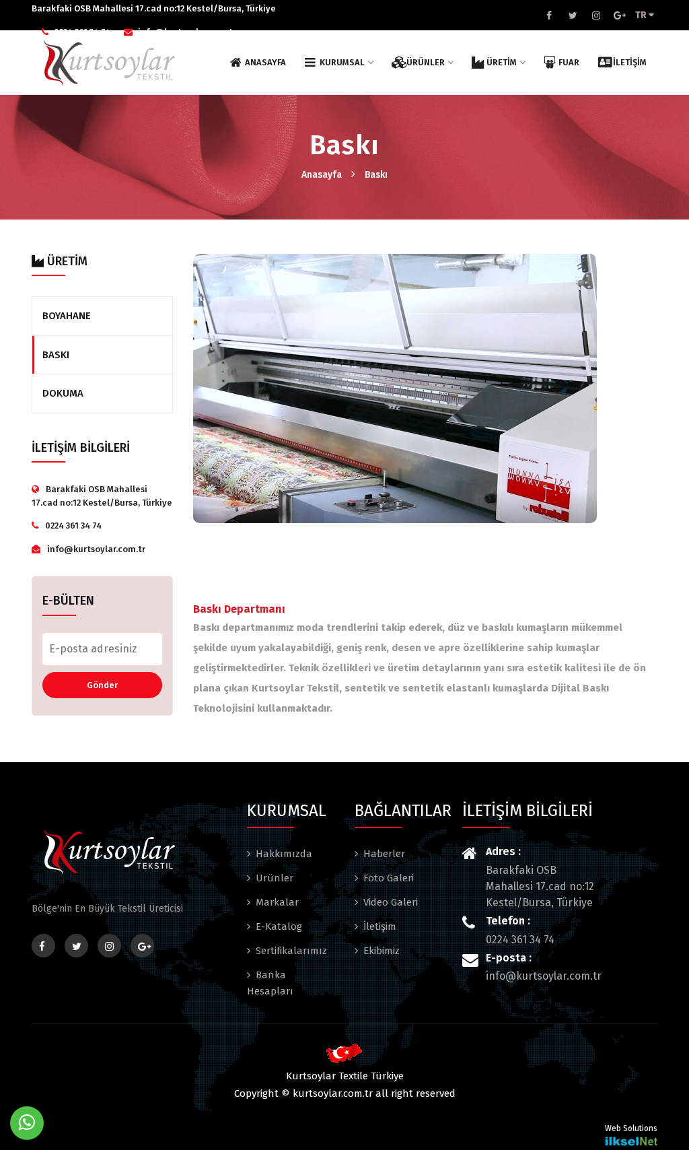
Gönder (102, 685)
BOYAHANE (66, 316)
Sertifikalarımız (291, 951)
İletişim (379, 926)
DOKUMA (62, 393)
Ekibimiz (381, 951)
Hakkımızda (284, 854)
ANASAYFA (265, 62)
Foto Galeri (388, 878)
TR (642, 15)
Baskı (376, 174)
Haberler (384, 854)
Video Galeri (390, 902)
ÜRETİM (501, 62)
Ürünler (274, 878)
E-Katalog (279, 926)
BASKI (55, 355)
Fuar (568, 62)
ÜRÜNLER (425, 62)
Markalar (277, 902)
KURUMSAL (342, 62)
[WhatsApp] (27, 1123)
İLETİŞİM (630, 62)
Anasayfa (321, 174)
